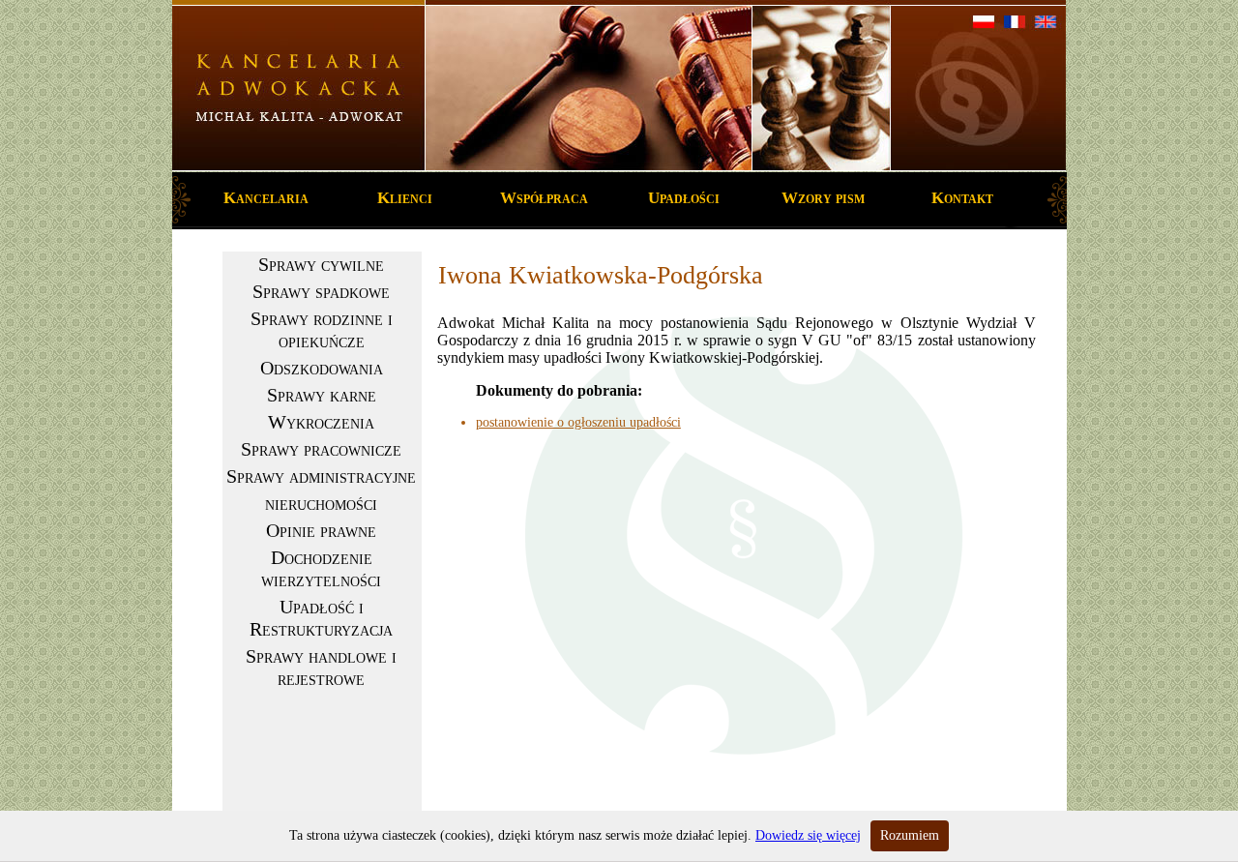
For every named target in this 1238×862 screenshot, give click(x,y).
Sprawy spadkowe (321, 291)
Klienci (404, 198)
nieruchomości (321, 503)
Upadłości (684, 198)
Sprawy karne (321, 394)
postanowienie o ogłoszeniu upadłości (578, 422)
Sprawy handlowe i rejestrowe (321, 667)
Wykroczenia (321, 421)
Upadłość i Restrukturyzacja (321, 617)
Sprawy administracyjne (321, 476)
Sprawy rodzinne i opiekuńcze (322, 329)
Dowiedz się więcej (808, 835)
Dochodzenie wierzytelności (321, 568)
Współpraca (544, 198)
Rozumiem (909, 835)
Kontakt (962, 198)
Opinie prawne (321, 530)
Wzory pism (823, 198)
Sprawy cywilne (321, 264)
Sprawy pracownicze (321, 449)
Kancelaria (266, 198)
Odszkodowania (321, 367)
